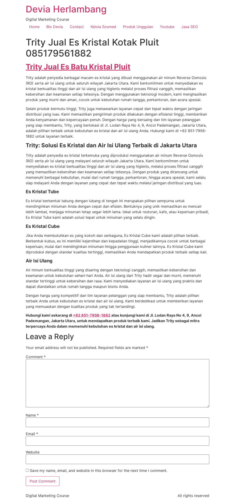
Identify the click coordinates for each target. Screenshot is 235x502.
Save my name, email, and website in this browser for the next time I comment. (98, 470)
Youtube (167, 26)
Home (34, 26)
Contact (77, 26)
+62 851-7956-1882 (91, 315)
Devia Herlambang (66, 9)
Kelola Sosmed (103, 26)
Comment (36, 357)
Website (32, 452)
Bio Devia (54, 26)
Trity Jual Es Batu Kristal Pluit (78, 66)
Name (32, 415)
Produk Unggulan (138, 26)
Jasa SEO (189, 26)
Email (32, 434)
